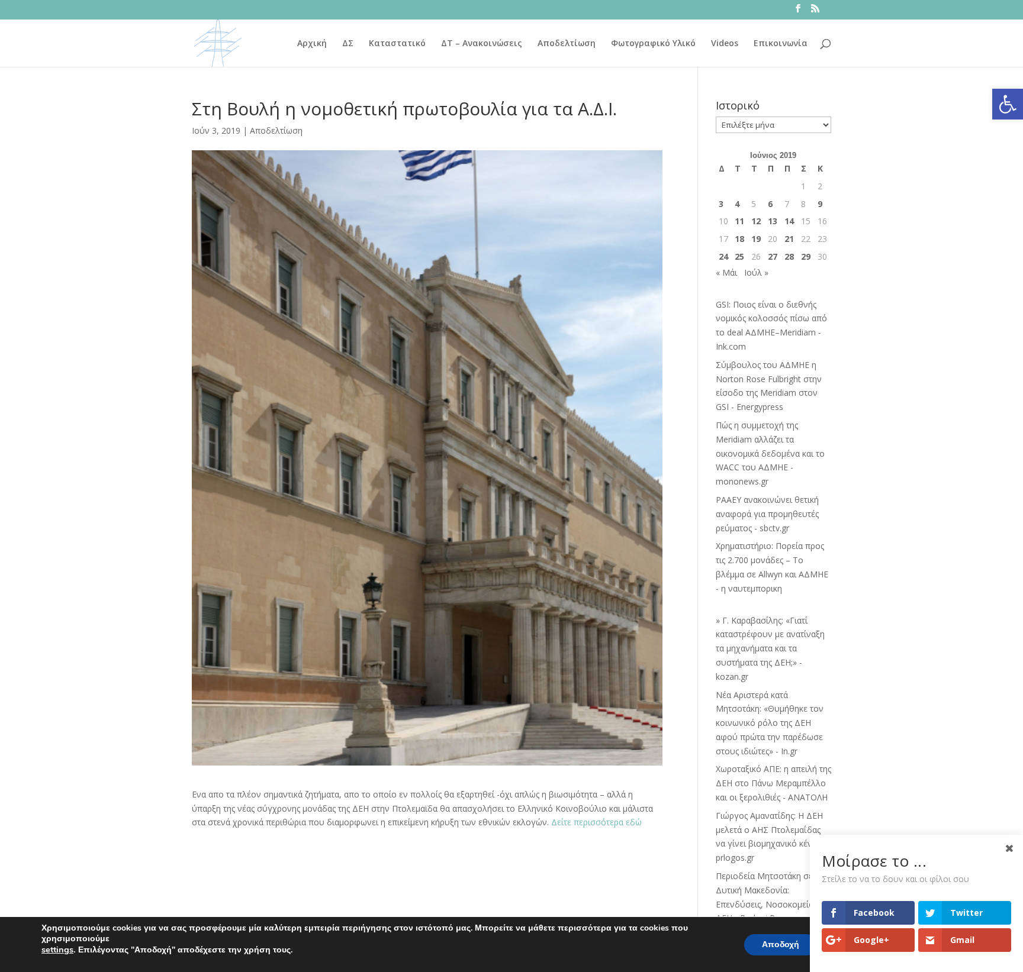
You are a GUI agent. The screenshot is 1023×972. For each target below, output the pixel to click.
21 (789, 238)
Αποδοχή (780, 944)
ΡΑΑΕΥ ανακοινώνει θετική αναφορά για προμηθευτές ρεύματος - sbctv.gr (767, 514)
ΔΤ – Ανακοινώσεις (481, 44)
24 (723, 256)
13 (772, 221)
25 (739, 256)
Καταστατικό (397, 44)
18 (739, 238)
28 (789, 256)
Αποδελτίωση (567, 44)
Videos (724, 44)
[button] (1007, 104)
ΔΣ (347, 44)
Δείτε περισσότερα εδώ (595, 822)
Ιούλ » (756, 272)
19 (756, 238)
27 (772, 256)
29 (805, 256)
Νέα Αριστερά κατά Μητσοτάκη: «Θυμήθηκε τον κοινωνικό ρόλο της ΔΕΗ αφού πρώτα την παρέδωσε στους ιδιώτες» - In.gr (769, 723)
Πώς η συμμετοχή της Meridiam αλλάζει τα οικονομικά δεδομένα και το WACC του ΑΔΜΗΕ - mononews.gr (770, 453)
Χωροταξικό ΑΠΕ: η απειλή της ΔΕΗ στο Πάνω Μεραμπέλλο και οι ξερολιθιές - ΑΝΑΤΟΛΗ (773, 783)
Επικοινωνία (781, 44)
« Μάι (726, 272)
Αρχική (312, 44)
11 (739, 221)
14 (789, 221)
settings (57, 949)
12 (756, 221)
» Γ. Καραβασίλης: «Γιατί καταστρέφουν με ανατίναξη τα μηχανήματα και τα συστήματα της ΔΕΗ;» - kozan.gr (770, 648)
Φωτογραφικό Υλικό (653, 44)
